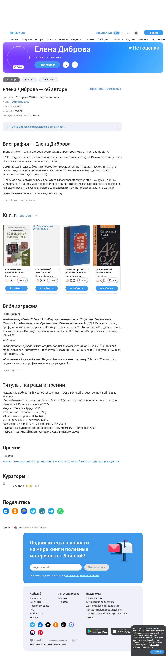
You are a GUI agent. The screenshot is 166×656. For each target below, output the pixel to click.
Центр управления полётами (102, 605)
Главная (63, 39)
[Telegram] (32, 624)
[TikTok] (63, 624)
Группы (130, 39)
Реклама (63, 597)
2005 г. (7, 461)
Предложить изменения (105, 89)
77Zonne (18, 486)
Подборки (103, 39)
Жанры (25, 39)
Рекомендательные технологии (48, 644)
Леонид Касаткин (44, 276)
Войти (154, 32)
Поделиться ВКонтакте (6, 511)
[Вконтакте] (40, 624)
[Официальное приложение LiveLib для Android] (97, 631)
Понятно (157, 651)
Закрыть (117, 127)
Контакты (35, 601)
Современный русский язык (43, 270)
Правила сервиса (39, 605)
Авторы (39, 39)
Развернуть (10, 370)
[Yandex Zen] (48, 624)
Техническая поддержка (100, 601)
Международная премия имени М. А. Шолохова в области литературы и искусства (66, 461)
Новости (51, 39)
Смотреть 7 (26, 215)
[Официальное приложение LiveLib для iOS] (122, 631)
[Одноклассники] (55, 624)
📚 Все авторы (21, 527)
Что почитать (10, 39)
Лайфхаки (117, 39)
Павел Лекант (12, 276)
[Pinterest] (40, 632)
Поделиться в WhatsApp (60, 511)
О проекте (36, 597)
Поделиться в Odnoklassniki (15, 511)
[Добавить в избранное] (66, 64)
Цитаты (89, 39)
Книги (29, 79)
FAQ (32, 609)
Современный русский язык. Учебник (13, 270)
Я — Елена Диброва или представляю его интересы (36, 126)
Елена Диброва (73, 276)
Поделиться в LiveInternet (42, 511)
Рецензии (76, 39)
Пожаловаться (94, 597)
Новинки (143, 39)
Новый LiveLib (107, 32)
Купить (22, 280)
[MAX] (71, 624)
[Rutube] (32, 632)
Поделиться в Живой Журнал (33, 511)
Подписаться (47, 64)
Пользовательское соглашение (104, 609)
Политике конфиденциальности (146, 645)
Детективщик (20, 101)
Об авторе (11, 79)
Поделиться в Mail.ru (24, 511)
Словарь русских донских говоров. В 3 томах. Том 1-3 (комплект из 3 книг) (76, 270)
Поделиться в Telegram (51, 511)
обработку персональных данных (82, 575)
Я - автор (63, 601)
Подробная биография (17, 200)
